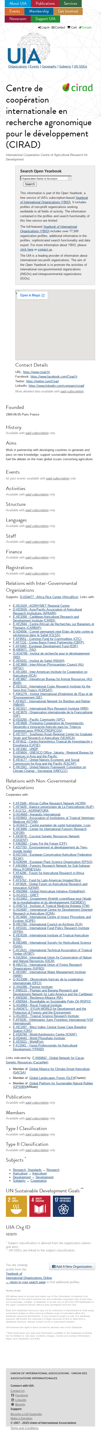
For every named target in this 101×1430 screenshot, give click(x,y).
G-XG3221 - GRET (25, 895)
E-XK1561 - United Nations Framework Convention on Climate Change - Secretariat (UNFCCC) (49, 769)
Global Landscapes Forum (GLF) (51, 1078)
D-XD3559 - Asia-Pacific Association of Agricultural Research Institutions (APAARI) (47, 611)
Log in (46, 27)
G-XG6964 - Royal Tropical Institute (37, 1005)
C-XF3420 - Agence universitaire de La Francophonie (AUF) (53, 807)
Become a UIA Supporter (26, 1414)
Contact (59, 27)
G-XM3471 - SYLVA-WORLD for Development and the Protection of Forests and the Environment (49, 1010)
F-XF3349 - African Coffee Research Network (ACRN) (49, 803)
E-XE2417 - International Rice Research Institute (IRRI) (50, 708)
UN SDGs (80, 66)
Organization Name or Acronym (39, 178)
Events (14, 11)
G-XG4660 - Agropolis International (36, 814)
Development (22, 1177)
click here (26, 249)
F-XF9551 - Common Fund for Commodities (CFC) (47, 639)
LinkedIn (20, 1400)
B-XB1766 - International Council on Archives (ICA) (47, 924)
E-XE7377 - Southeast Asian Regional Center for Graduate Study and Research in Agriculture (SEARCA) (52, 736)
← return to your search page (26, 1282)
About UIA (18, 3)
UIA (23, 46)
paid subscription (72, 391)
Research (53, 1170)
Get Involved (68, 11)
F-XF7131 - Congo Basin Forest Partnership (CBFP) (48, 642)
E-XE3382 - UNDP (25, 749)
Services (70, 3)
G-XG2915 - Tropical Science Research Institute (46, 1016)
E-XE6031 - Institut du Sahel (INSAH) (38, 661)
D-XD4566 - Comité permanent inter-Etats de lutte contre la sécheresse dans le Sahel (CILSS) (53, 633)
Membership (39, 11)
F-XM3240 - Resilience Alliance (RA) (37, 997)
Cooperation (39, 1180)
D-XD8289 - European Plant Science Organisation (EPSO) (52, 862)
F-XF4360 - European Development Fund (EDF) (45, 646)
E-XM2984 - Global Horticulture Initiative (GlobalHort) (49, 891)
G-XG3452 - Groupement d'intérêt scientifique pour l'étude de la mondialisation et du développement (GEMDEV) (52, 900)
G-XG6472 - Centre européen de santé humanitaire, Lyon (51, 825)
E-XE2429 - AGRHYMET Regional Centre (41, 605)
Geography (49, 66)
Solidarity (19, 1180)
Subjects (65, 66)
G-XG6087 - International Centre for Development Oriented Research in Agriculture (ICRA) (52, 911)
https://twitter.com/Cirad (42, 381)
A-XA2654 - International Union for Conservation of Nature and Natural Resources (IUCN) (52, 959)
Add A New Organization (73, 1266)
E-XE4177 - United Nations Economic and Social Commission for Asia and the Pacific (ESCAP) (46, 761)
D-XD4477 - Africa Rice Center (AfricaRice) (49, 597)
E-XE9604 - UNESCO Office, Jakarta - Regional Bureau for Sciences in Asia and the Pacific (53, 754)
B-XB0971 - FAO (24, 649)
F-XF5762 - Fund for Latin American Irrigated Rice (47, 880)
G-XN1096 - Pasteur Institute (32, 987)
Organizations (17, 66)
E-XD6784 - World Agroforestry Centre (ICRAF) (45, 1034)
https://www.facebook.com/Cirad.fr (54, 376)
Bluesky (20, 1404)
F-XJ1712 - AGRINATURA (30, 810)
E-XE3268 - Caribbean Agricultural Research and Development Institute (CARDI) (46, 618)
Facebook (21, 1395)
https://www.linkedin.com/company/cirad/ (56, 385)
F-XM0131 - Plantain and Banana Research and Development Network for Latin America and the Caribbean (52, 992)
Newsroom (17, 19)
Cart (73, 27)
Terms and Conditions (25, 1428)
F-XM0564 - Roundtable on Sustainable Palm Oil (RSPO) (51, 1001)
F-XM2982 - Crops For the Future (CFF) (40, 843)
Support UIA (45, 19)
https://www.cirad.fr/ (36, 372)
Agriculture (20, 1173)
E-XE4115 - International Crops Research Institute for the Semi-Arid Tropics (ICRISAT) (51, 688)
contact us (45, 249)
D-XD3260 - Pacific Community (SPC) (39, 719)
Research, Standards (27, 1170)
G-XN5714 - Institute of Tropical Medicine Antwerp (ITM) (51, 906)
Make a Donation (21, 1418)
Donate (87, 27)
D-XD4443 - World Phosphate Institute (39, 1038)
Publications (45, 3)
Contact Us (18, 1391)
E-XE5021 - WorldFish (28, 1041)
